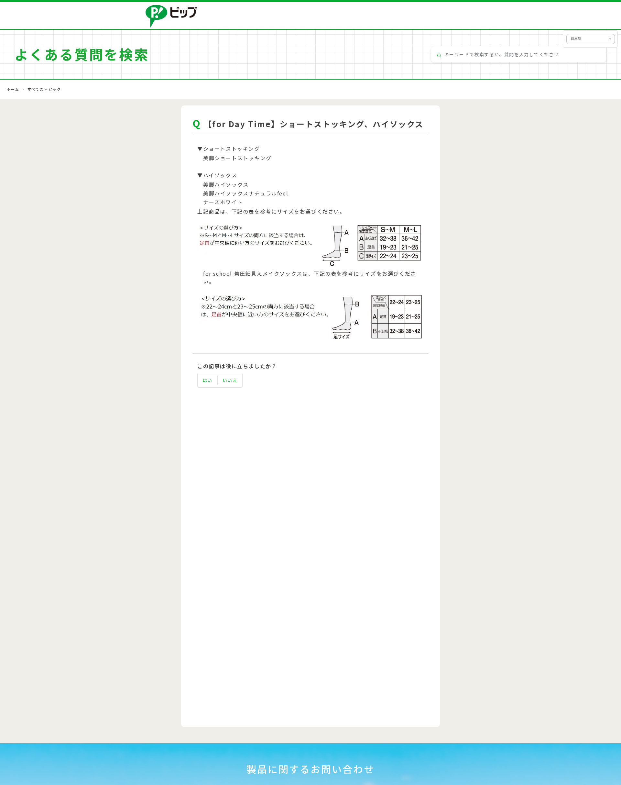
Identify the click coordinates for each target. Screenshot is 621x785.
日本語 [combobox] (576, 38)
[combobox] (518, 54)
